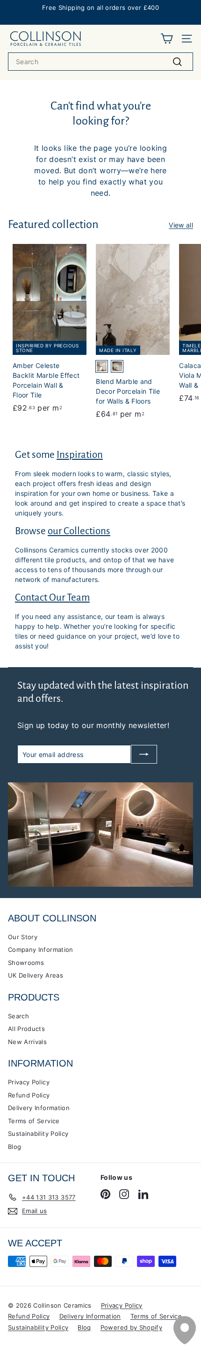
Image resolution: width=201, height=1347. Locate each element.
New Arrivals (27, 1041)
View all (181, 225)
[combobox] (100, 61)
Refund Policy (29, 1095)
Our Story (22, 937)
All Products (26, 1028)
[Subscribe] (144, 754)
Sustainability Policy (38, 1133)
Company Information (40, 949)
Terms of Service (34, 1121)
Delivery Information (39, 1107)
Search (18, 1016)
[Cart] (167, 38)
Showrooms (26, 962)
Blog (14, 1146)
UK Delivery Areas (35, 975)
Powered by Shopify (131, 1327)
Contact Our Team (52, 597)
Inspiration (80, 454)
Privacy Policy (29, 1082)
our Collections (79, 531)
